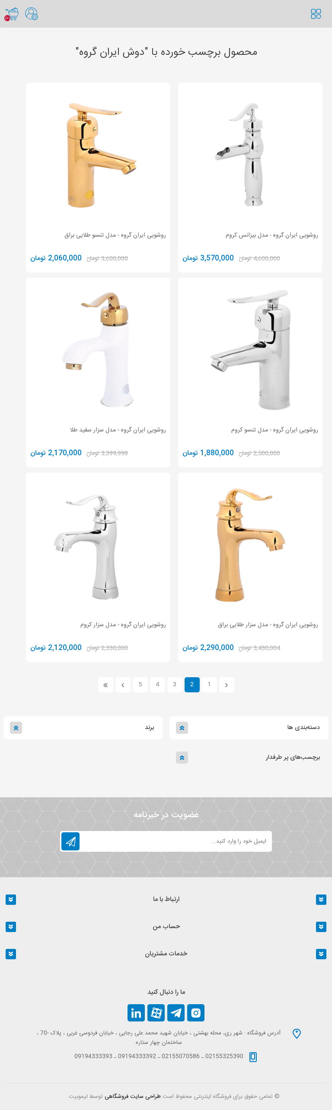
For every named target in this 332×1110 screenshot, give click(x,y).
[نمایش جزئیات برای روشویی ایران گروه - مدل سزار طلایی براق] (250, 545)
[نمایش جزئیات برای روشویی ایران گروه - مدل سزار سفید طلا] (98, 350)
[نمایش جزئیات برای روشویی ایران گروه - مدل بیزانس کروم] (250, 155)
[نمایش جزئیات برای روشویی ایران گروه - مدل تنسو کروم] (250, 350)
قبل (226, 684)
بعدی (123, 684)
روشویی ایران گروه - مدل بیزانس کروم (272, 235)
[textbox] (321, 22)
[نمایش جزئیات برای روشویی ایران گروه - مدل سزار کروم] (98, 545)
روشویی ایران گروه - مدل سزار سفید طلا (118, 430)
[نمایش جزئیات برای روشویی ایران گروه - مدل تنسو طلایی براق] (98, 155)
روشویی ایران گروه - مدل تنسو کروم (274, 430)
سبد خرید (12, 13)
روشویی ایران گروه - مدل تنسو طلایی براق (115, 235)
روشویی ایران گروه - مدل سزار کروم (123, 625)
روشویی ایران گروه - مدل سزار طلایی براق (268, 625)
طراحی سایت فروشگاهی (133, 1096)
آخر (105, 684)
